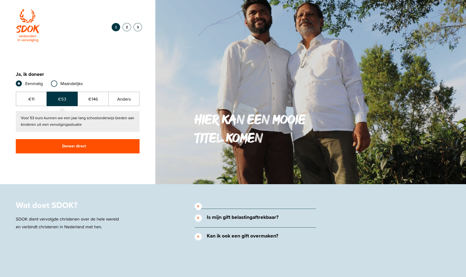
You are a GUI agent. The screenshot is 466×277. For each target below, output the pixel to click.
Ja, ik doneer (30, 74)
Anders (124, 99)
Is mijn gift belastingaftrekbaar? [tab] (243, 217)
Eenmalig (34, 83)
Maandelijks (71, 83)
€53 (62, 99)
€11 (31, 99)
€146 (93, 99)
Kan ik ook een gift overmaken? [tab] (242, 236)
